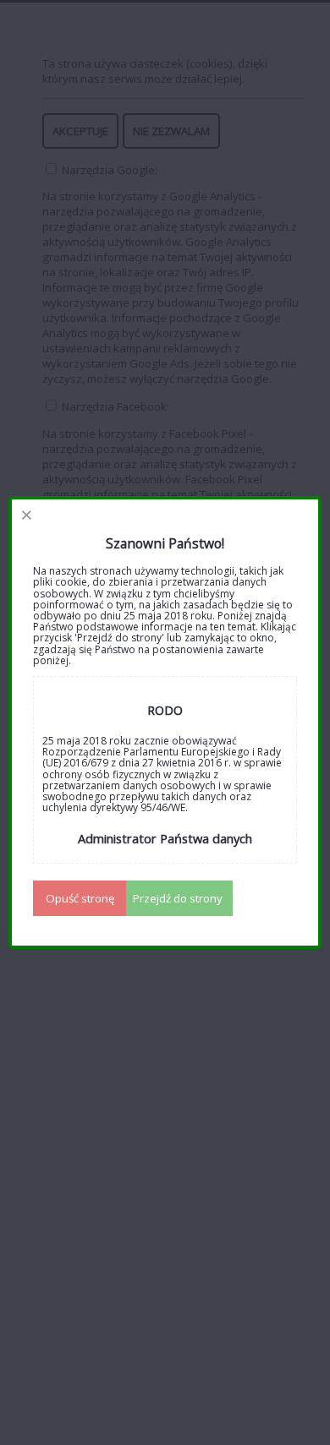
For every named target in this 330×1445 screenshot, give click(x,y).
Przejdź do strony (178, 898)
